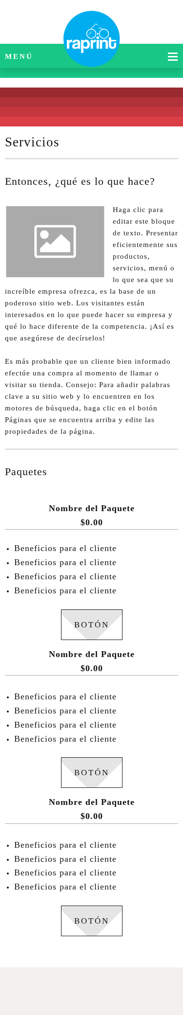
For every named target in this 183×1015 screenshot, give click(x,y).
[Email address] (89, 986)
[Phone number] (66, 986)
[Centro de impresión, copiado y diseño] (92, 22)
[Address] (112, 986)
